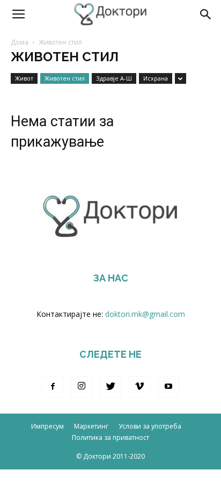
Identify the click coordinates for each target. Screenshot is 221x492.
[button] (206, 14)
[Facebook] (52, 386)
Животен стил (65, 78)
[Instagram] (81, 386)
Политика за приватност (110, 437)
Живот (24, 78)
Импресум (47, 426)
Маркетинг (91, 426)
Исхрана (155, 78)
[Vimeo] (139, 386)
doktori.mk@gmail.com (145, 314)
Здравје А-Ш (114, 78)
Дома (19, 42)
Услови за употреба (150, 426)
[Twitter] (110, 386)
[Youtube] (168, 386)
